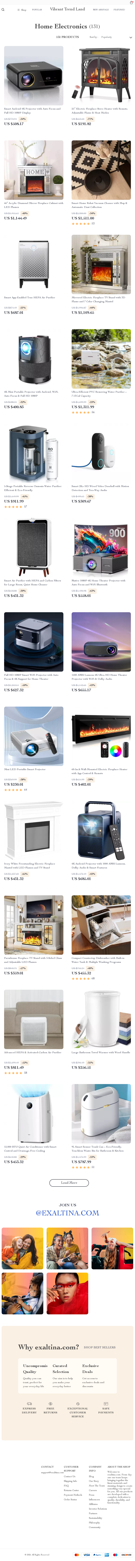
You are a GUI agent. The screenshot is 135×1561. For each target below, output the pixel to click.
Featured (119, 10)
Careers (93, 1490)
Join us (67, 1205)
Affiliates (93, 1504)
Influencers (94, 1500)
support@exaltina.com (52, 1473)
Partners (93, 1513)
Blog (91, 1477)
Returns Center (71, 1490)
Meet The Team (97, 1486)
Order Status (70, 1500)
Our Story (94, 1481)
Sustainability (95, 1518)
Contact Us (69, 1477)
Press (91, 1495)
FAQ (66, 1486)
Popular (37, 10)
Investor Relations (98, 1509)
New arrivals (101, 10)
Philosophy (94, 1523)
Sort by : (94, 37)
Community (95, 1527)
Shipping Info (70, 1481)
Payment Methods (73, 1495)
